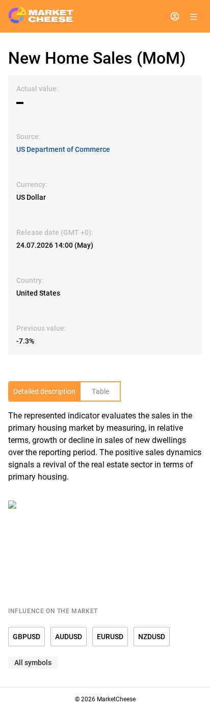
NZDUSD (151, 637)
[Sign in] (174, 16)
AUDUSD (68, 637)
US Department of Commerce (63, 149)
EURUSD (110, 637)
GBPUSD (26, 637)
